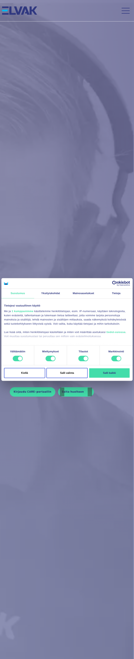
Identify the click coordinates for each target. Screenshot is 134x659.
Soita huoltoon (73, 392)
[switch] (50, 358)
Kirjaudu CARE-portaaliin (32, 392)
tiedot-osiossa (115, 332)
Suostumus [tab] (18, 293)
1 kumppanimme (23, 311)
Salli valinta (67, 373)
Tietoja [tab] (116, 293)
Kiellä (24, 373)
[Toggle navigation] (125, 11)
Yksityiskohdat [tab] (50, 293)
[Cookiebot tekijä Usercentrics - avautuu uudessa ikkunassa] (114, 283)
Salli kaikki (109, 373)
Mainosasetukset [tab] (83, 293)
